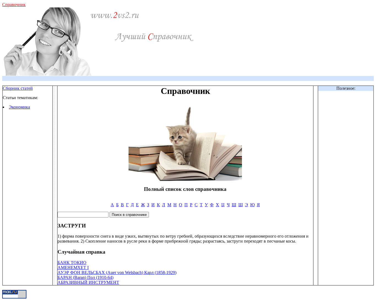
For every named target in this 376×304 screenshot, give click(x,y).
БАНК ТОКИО (72, 262)
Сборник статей (18, 88)
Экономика (19, 107)
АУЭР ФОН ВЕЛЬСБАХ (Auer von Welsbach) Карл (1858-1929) (117, 272)
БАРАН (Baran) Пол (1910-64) (85, 277)
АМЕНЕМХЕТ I (73, 267)
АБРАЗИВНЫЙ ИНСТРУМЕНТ (88, 282)
